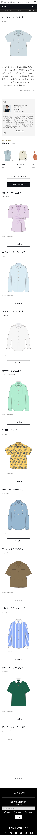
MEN (8, 812)
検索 (33, 6)
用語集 (8, 10)
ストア (22, 2)
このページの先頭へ (20, 793)
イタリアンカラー (20, 73)
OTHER (29, 812)
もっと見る (18, 244)
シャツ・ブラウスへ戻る (18, 176)
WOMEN (18, 812)
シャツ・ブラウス (15, 10)
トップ (3, 10)
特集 (11, 2)
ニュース (6, 2)
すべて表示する (20, 131)
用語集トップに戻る (18, 184)
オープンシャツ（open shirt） (28, 10)
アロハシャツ (14, 76)
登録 (18, 817)
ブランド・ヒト (29, 2)
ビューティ (16, 2)
